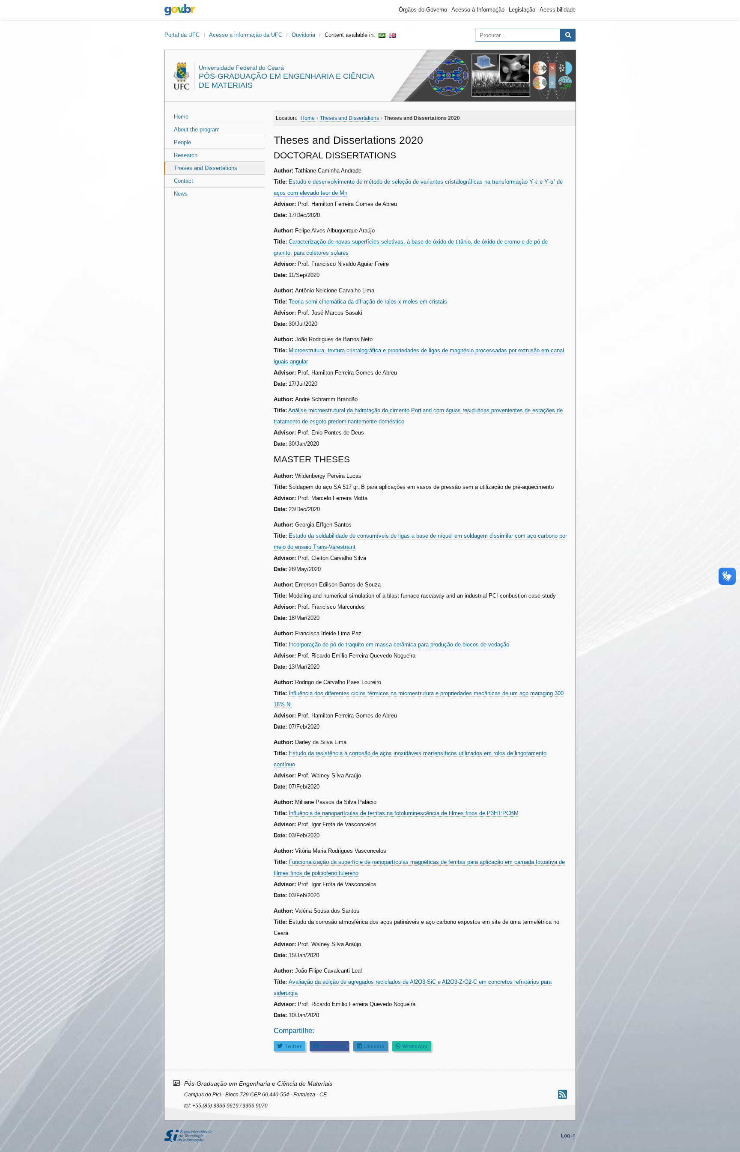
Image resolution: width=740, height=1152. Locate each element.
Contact (183, 181)
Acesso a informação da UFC (245, 35)
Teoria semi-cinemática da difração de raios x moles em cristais (368, 301)
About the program (197, 129)
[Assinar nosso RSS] (562, 1094)
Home (181, 116)
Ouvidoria (303, 35)
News (181, 194)
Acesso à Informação (477, 9)
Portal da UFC (182, 35)
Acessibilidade (558, 9)
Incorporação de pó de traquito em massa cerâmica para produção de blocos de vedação (399, 644)
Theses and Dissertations (205, 168)
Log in (568, 1136)
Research (185, 155)
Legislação (522, 9)
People (182, 142)
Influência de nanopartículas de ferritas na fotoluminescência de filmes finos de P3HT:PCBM (404, 813)
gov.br (179, 9)
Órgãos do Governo (423, 9)
